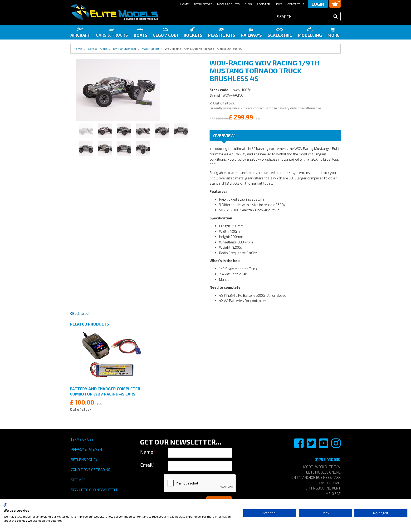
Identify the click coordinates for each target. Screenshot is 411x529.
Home (184, 4)
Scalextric (280, 35)
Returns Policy (84, 459)
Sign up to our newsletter (94, 490)
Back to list (81, 313)
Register (263, 4)
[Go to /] (114, 12)
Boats (140, 35)
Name (147, 452)
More (333, 35)
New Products (228, 4)
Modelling (310, 35)
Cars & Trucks (112, 35)
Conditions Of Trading (90, 469)
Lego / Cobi (165, 35)
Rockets (193, 35)
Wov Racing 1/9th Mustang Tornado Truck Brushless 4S (203, 48)
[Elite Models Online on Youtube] (324, 446)
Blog (248, 4)
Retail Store (202, 4)
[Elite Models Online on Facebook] (299, 446)
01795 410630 (327, 459)
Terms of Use (81, 439)
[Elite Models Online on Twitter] (312, 446)
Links (279, 4)
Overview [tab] (224, 135)
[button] (335, 4)
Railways (251, 35)
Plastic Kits (221, 35)
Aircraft (80, 35)
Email (147, 465)
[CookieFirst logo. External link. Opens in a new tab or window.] (5, 505)
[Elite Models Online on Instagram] (336, 446)
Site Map (78, 480)
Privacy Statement (87, 449)
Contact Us (295, 4)
